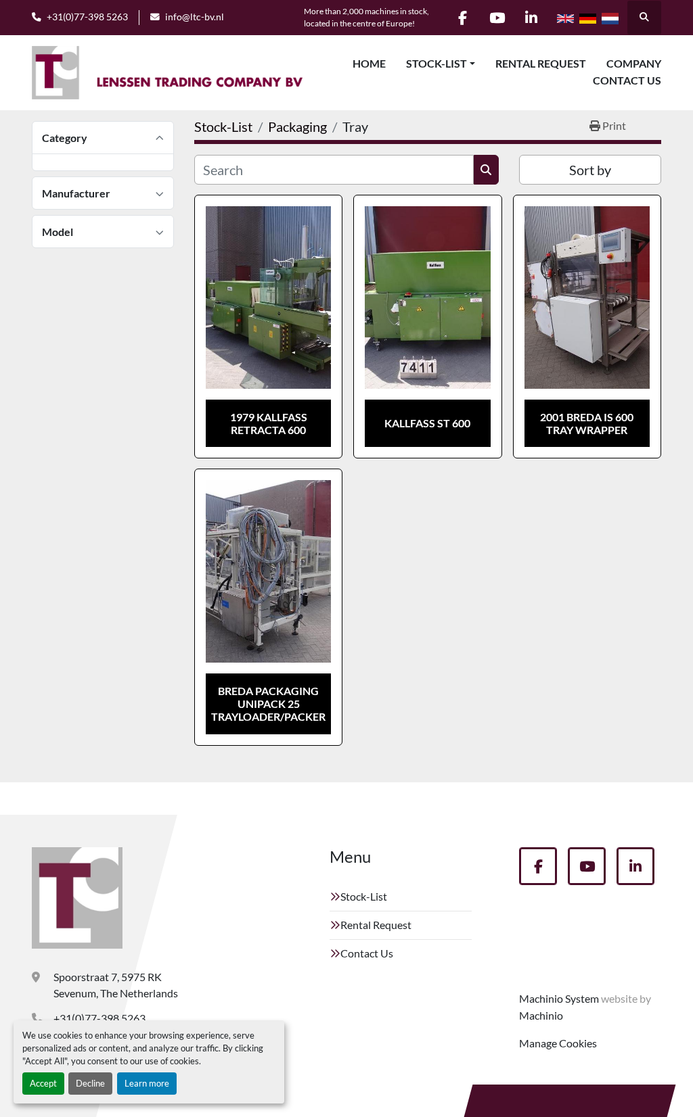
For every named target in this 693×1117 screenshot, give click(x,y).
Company (633, 63)
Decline (90, 1083)
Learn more (147, 1083)
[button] (440, 63)
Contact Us (627, 80)
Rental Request (540, 63)
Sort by (590, 170)
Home (369, 63)
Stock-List (436, 63)
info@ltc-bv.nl (194, 16)
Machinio (541, 1015)
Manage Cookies (558, 1043)
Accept (43, 1083)
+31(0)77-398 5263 (87, 16)
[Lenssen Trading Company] (77, 898)
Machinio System (559, 998)
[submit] (486, 170)
